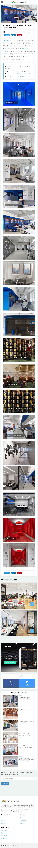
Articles (22, 823)
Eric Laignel (20, 76)
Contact (3, 823)
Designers (23, 820)
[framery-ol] (19, 657)
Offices (22, 818)
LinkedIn (6, 41)
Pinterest (4, 838)
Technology (18, 32)
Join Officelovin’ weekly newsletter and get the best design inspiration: (18, 773)
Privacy (3, 820)
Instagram (4, 835)
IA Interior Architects (24, 74)
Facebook (4, 830)
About (3, 818)
